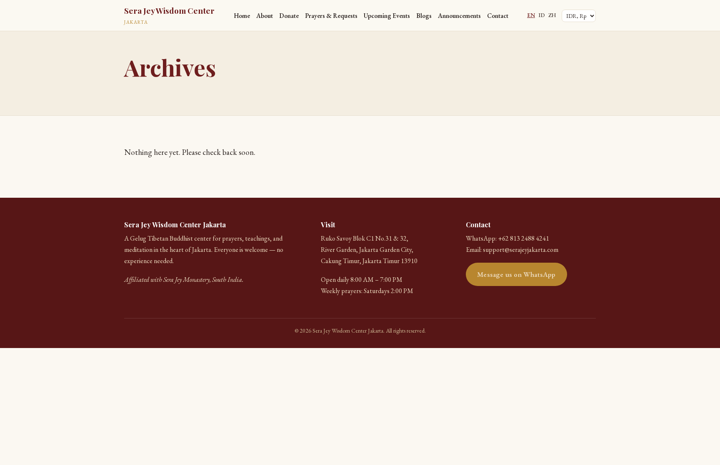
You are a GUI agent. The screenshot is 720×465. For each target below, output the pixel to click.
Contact (497, 16)
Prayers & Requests (331, 16)
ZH (552, 15)
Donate (289, 16)
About (264, 16)
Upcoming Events (387, 16)
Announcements (459, 16)
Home (242, 16)
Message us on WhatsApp (516, 274)
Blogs (424, 16)
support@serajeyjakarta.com (520, 249)
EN (531, 15)
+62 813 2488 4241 (523, 238)
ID (541, 15)
